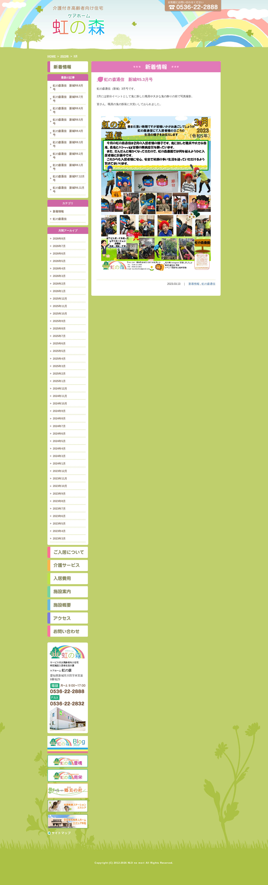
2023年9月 (59, 493)
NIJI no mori (136, 862)
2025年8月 (59, 328)
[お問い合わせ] (67, 631)
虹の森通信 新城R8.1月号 (68, 166)
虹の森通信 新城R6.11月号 (68, 189)
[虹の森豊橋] (67, 756)
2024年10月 (60, 403)
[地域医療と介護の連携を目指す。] (67, 815)
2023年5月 (59, 523)
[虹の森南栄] (67, 770)
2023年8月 (59, 501)
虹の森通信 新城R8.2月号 (68, 155)
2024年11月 (60, 396)
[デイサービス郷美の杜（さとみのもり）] (67, 785)
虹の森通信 (208, 283)
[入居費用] (67, 578)
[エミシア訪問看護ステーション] (67, 801)
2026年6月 (59, 253)
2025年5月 (59, 350)
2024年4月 (59, 448)
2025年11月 (60, 306)
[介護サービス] (67, 565)
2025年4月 (59, 358)
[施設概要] (67, 604)
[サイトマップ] (59, 833)
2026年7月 (59, 246)
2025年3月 (59, 366)
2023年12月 (60, 471)
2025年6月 (59, 343)
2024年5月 (59, 441)
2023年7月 (59, 508)
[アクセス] (67, 618)
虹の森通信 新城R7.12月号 (69, 178)
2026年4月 (59, 268)
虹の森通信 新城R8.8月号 (68, 87)
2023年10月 (60, 485)
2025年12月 (60, 298)
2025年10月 (60, 313)
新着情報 (194, 283)
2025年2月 (59, 373)
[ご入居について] (67, 552)
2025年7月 (59, 336)
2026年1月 (59, 291)
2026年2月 (59, 283)
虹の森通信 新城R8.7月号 (68, 98)
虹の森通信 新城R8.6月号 (68, 110)
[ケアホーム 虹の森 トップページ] (134, 8)
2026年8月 (59, 238)
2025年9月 (59, 321)
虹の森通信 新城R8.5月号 (68, 121)
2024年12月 (60, 388)
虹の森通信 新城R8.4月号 (68, 132)
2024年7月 (59, 426)
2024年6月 (59, 433)
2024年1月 (59, 463)
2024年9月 (59, 410)
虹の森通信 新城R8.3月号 (68, 144)
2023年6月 (59, 516)
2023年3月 (59, 538)
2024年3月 (59, 456)
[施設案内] (67, 591)
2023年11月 (60, 478)
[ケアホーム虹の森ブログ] (67, 737)
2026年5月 (59, 261)
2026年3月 (59, 275)
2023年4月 (59, 531)
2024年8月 (59, 418)
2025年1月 (59, 381)
